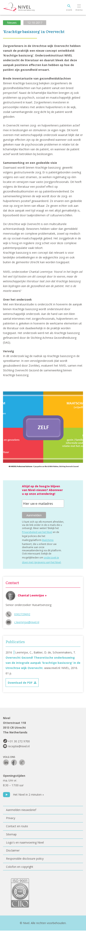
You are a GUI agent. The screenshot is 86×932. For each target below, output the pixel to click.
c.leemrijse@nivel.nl (26, 622)
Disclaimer (13, 850)
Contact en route (17, 826)
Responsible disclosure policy (25, 858)
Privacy (10, 818)
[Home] (28, 8)
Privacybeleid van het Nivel (37, 532)
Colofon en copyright (19, 867)
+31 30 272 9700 (19, 741)
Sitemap (11, 834)
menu (79, 10)
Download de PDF (20, 682)
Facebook (14, 762)
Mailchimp (48, 540)
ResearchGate (22, 762)
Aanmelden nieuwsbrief (21, 810)
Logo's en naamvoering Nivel (25, 842)
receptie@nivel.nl (19, 746)
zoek (69, 10)
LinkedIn (6, 762)
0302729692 (22, 614)
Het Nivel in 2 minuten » (28, 794)
